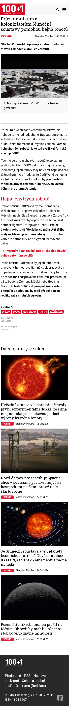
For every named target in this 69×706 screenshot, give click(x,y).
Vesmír (7, 424)
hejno (43, 311)
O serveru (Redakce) (31, 686)
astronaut (29, 311)
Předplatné (13, 676)
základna (56, 311)
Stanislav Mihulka (43, 36)
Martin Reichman (25, 497)
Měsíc (6, 311)
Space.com (6, 320)
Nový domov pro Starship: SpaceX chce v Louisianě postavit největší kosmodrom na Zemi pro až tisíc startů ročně (31, 484)
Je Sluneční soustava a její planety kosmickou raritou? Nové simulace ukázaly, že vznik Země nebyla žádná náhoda (34, 558)
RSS (27, 676)
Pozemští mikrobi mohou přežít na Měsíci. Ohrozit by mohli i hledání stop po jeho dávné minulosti (31, 629)
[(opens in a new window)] (60, 687)
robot (16, 311)
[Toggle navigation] (64, 9)
